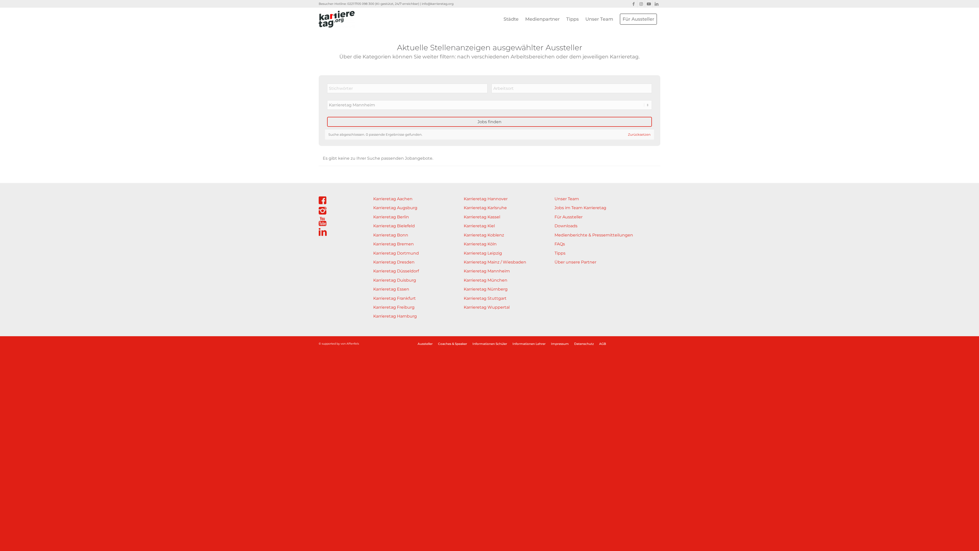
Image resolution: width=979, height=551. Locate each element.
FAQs (560, 244)
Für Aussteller (569, 217)
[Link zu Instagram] (641, 4)
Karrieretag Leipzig (483, 253)
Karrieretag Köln (480, 244)
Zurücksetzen (639, 134)
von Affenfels (350, 343)
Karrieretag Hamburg (395, 316)
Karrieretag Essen (391, 289)
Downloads (566, 225)
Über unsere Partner (575, 262)
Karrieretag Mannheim (487, 271)
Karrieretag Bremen (393, 244)
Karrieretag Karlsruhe (485, 207)
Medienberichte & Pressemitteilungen (594, 235)
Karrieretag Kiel (479, 225)
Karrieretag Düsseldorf (396, 271)
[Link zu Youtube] (648, 4)
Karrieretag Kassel (482, 217)
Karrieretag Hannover (486, 198)
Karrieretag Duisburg (394, 280)
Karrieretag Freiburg (394, 307)
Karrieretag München (485, 280)
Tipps (560, 253)
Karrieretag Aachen (393, 198)
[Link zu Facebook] (633, 4)
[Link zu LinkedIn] (656, 4)
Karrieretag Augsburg (395, 207)
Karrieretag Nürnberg (486, 289)
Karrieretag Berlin (391, 217)
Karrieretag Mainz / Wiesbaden (495, 262)
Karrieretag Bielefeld (394, 225)
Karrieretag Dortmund (396, 253)
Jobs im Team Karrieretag (580, 207)
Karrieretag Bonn (390, 235)
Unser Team (567, 198)
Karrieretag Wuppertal (487, 307)
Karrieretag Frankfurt (394, 298)
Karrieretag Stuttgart (485, 298)
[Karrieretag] (337, 19)
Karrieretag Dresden (394, 262)
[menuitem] (511, 19)
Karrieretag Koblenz (484, 235)
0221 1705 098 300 (360, 4)
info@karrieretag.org (438, 4)
